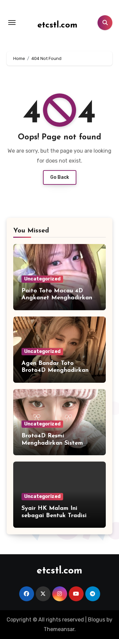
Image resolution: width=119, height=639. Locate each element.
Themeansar (59, 629)
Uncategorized (42, 279)
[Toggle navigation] (12, 22)
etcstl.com (57, 25)
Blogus (96, 619)
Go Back (59, 177)
